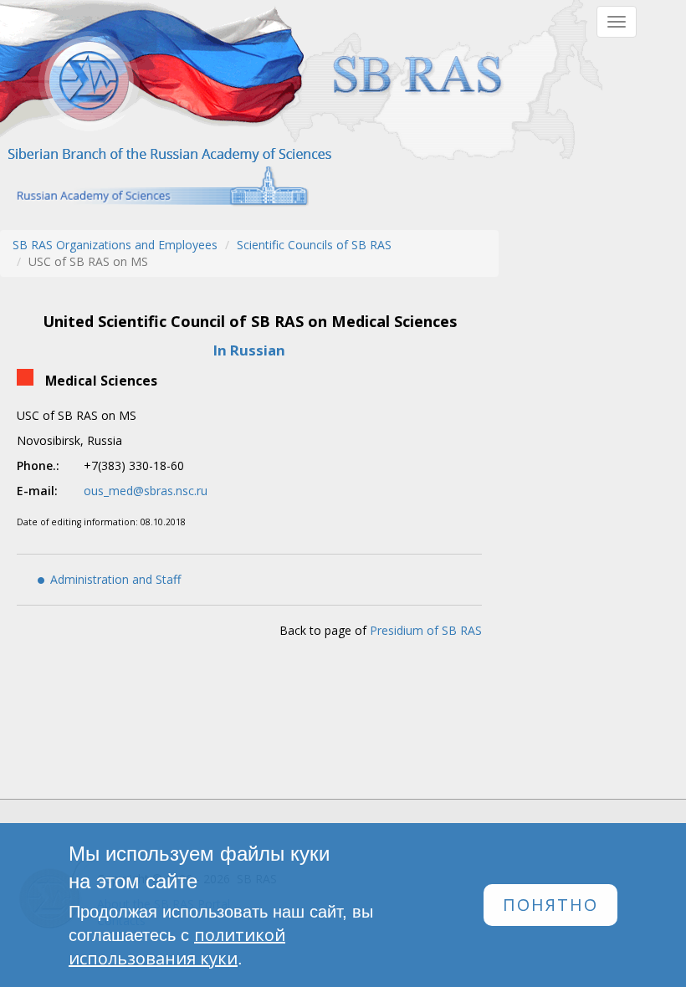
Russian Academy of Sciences (154, 186)
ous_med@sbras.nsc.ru (145, 491)
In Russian (249, 350)
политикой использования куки (177, 946)
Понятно (550, 904)
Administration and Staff (115, 579)
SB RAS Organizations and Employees (115, 245)
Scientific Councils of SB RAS (314, 245)
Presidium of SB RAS (426, 630)
